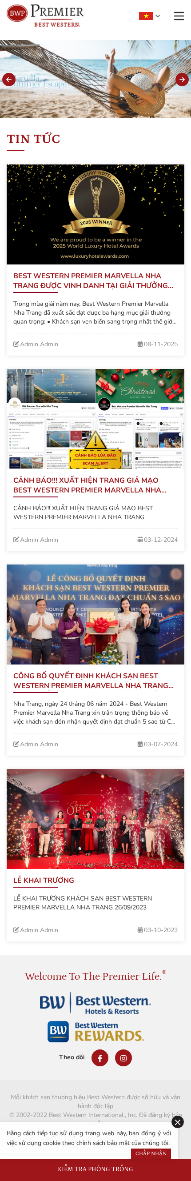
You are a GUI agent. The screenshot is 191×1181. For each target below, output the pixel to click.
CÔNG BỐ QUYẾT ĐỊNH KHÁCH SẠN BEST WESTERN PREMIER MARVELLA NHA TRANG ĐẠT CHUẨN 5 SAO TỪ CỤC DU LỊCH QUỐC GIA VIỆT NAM (95, 681)
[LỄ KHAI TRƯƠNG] (95, 819)
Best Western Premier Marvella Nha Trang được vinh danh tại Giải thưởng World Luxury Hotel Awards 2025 (90, 281)
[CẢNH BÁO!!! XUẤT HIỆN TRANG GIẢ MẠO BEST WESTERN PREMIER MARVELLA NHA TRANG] (95, 419)
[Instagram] (123, 1057)
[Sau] (182, 79)
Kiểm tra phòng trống (95, 1169)
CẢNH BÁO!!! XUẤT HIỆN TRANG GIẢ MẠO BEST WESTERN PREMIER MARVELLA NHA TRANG (87, 485)
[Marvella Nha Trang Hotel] (45, 15)
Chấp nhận (151, 1154)
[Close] (177, 1122)
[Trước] (9, 79)
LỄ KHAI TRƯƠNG (43, 880)
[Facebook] (100, 1057)
